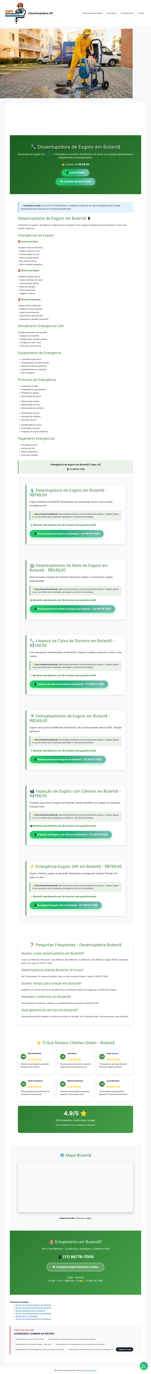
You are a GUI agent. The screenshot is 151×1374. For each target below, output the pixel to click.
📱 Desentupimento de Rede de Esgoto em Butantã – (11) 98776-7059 (72, 608)
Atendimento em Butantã (26, 1316)
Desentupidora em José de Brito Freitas (29, 1339)
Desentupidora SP (40, 13)
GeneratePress (91, 1370)
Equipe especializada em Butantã (30, 1311)
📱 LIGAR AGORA (75, 172)
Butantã (49, 154)
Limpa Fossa (111, 13)
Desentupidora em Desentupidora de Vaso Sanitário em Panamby (72, 1339)
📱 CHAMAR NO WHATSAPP (132, 1366)
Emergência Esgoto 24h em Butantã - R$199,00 (79, 866)
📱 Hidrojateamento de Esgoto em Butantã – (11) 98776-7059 (67, 759)
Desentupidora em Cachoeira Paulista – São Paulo (33, 1344)
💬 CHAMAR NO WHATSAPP (75, 181)
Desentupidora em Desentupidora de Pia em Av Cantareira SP (90, 1349)
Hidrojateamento (127, 13)
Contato (141, 13)
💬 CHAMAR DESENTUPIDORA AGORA (75, 1267)
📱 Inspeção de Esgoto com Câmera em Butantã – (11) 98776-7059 (70, 834)
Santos (115, 1053)
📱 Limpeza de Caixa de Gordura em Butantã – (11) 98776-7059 (69, 684)
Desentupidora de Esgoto (92, 13)
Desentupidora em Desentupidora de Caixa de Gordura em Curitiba (39, 1349)
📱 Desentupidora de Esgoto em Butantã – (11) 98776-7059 (66, 533)
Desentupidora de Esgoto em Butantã (54, 218)
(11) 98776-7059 (78, 1256)
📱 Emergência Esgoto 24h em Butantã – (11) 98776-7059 (65, 905)
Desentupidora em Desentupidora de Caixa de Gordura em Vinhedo (80, 1344)
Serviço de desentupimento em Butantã (33, 1305)
